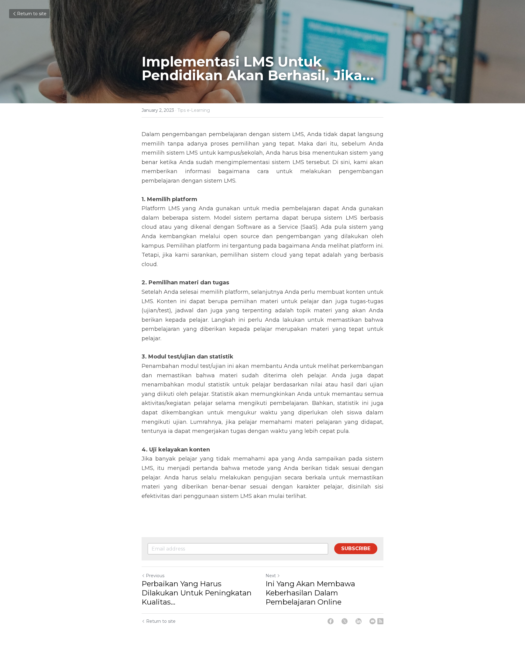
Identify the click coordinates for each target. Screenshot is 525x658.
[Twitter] (344, 621)
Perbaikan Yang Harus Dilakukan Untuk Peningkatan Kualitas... (197, 592)
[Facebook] (331, 621)
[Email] (372, 621)
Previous (155, 575)
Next (271, 575)
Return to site (31, 13)
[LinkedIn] (358, 621)
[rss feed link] (380, 621)
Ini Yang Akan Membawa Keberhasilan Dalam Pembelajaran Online (310, 592)
